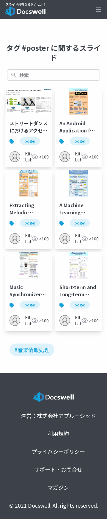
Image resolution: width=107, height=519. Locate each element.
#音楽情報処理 (32, 350)
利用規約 (58, 433)
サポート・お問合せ (58, 469)
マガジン (58, 487)
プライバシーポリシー (58, 451)
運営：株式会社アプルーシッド (58, 415)
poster (30, 141)
